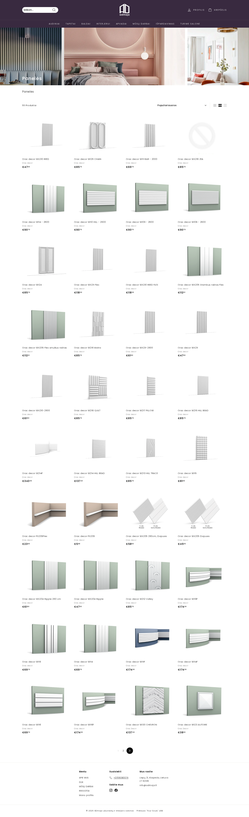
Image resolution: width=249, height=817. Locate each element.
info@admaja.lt (148, 785)
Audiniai (54, 23)
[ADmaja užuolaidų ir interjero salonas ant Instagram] (110, 790)
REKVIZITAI (84, 790)
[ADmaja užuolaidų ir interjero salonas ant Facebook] (116, 790)
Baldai (86, 23)
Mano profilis (86, 795)
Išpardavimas (165, 23)
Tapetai (71, 23)
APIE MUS (84, 777)
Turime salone (190, 23)
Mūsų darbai (141, 23)
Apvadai (121, 23)
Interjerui (103, 23)
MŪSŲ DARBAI (86, 786)
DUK (81, 782)
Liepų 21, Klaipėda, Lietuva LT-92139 (154, 779)
